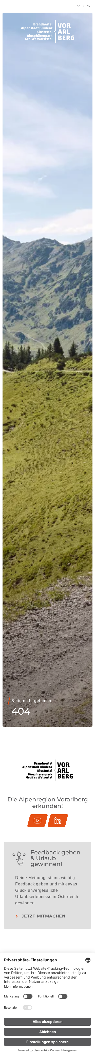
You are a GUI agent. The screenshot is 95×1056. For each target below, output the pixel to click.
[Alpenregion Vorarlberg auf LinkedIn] (58, 820)
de (79, 6)
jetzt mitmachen (44, 916)
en (89, 6)
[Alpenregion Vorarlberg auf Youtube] (37, 820)
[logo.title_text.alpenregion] (47, 31)
